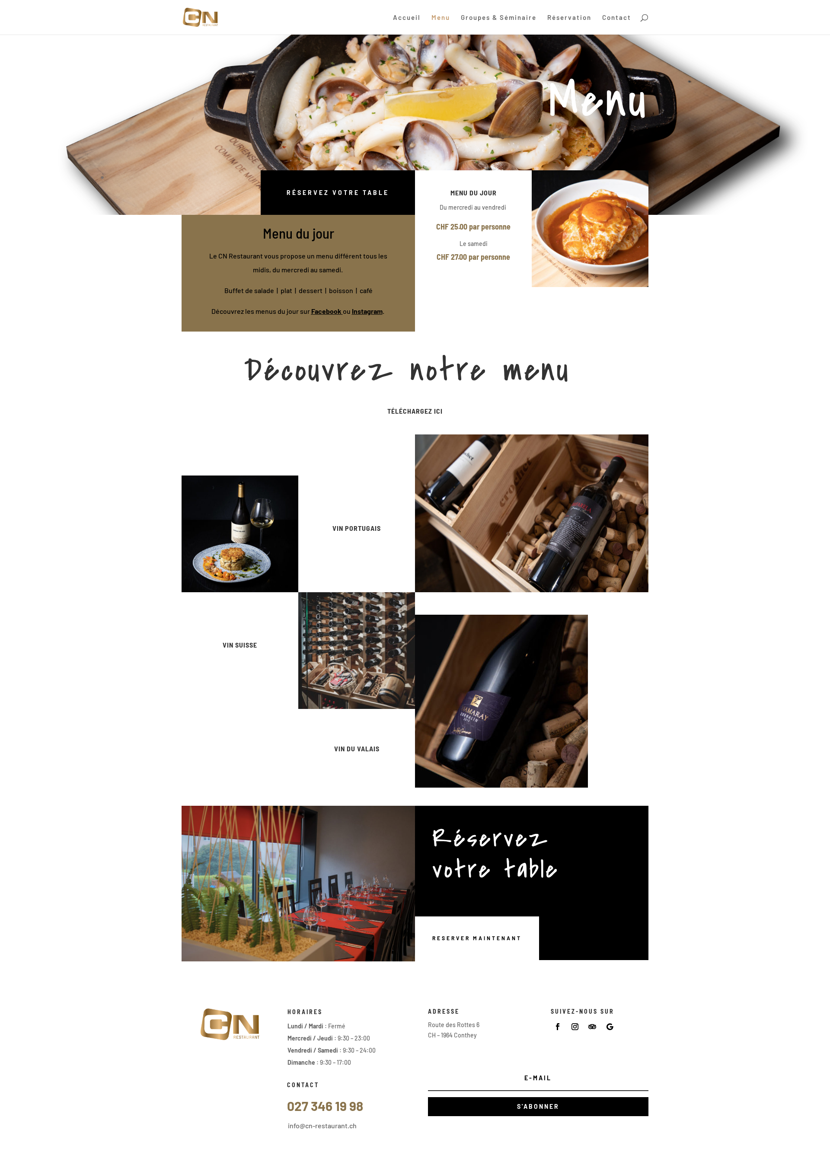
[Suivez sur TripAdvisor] (592, 1027)
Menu (440, 17)
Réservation (569, 17)
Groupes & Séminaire (498, 17)
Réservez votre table (338, 192)
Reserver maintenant (477, 938)
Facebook (326, 311)
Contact (616, 17)
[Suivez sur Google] (609, 1027)
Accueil (407, 17)
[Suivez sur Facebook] (558, 1027)
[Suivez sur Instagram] (575, 1027)
